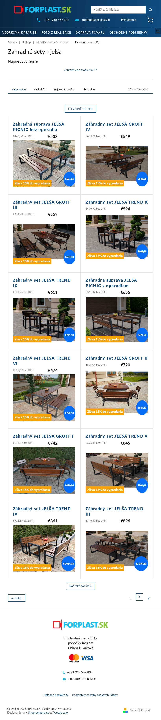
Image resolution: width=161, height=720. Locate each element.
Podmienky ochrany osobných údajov (95, 695)
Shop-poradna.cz (38, 712)
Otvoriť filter (80, 109)
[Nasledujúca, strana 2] (139, 597)
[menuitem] (19, 32)
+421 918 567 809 (79, 672)
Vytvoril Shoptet (140, 710)
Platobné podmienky (55, 695)
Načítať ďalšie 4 (80, 586)
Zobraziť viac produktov (78, 69)
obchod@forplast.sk (81, 678)
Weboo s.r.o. (60, 712)
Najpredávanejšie (64, 90)
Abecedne (89, 90)
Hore (18, 598)
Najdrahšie (40, 90)
